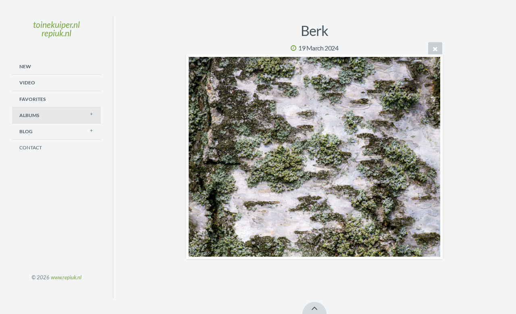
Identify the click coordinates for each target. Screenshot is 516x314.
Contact (30, 147)
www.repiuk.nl (66, 277)
